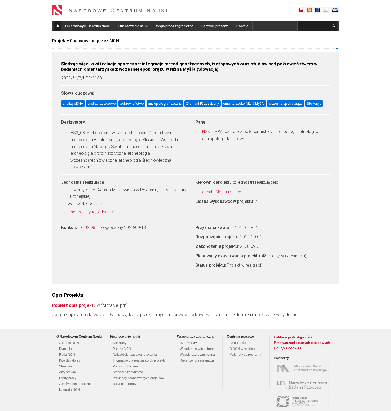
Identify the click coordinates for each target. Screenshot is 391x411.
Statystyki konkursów (128, 372)
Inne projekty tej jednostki (91, 211)
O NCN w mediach (243, 348)
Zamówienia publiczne (75, 383)
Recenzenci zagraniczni (197, 360)
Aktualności (238, 343)
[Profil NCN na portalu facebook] (317, 10)
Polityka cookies (287, 348)
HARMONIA (188, 343)
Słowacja (314, 104)
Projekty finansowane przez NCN (85, 40)
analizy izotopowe (102, 104)
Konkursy (119, 343)
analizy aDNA (73, 104)
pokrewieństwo (132, 104)
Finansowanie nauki (133, 26)
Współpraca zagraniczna (174, 26)
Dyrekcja (65, 348)
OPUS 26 (87, 227)
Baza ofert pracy (124, 383)
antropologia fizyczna (165, 104)
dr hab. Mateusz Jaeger (224, 192)
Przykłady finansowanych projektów (138, 378)
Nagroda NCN (69, 389)
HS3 (206, 131)
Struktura (65, 366)
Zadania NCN (69, 343)
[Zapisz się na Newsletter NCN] (326, 10)
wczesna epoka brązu (286, 104)
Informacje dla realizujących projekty (139, 360)
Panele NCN (122, 348)
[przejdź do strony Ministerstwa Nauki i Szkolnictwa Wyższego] (302, 368)
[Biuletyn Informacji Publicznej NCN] (301, 10)
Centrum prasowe (214, 26)
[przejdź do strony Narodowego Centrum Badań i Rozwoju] (302, 385)
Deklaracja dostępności (293, 337)
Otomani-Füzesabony (202, 104)
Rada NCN (67, 354)
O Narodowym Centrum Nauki (87, 26)
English (335, 10)
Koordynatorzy (69, 360)
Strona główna (57, 26)
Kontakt (242, 26)
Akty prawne (68, 372)
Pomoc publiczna (125, 366)
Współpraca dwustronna (197, 354)
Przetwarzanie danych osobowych (302, 343)
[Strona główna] (109, 10)
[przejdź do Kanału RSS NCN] (309, 10)
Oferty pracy (67, 378)
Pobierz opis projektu (74, 305)
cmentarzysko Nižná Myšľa (243, 104)
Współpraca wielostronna (198, 348)
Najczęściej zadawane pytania (135, 354)
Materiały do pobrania (245, 354)
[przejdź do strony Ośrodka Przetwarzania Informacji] (302, 401)
